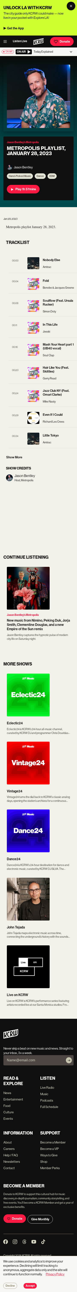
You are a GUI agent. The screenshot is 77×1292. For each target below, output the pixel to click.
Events (8, 1118)
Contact (9, 1168)
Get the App (15, 28)
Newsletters (11, 1161)
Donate (65, 41)
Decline (10, 1286)
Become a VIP (49, 1149)
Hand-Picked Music (20, 176)
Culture (8, 1112)
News (7, 1093)
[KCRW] (10, 1037)
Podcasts (46, 1100)
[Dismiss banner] (71, 6)
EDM (52, 176)
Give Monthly (40, 1219)
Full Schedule (49, 1107)
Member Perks (50, 1168)
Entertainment (13, 1099)
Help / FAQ (10, 1155)
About (7, 1142)
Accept (30, 1286)
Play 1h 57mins (25, 189)
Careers (9, 1149)
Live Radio (47, 1087)
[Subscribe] (69, 1060)
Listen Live (20, 41)
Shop (43, 1161)
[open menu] (6, 41)
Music (44, 1094)
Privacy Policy (55, 1274)
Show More (14, 457)
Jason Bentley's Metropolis (23, 614)
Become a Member (53, 1142)
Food (6, 1106)
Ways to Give (49, 1155)
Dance (40, 176)
